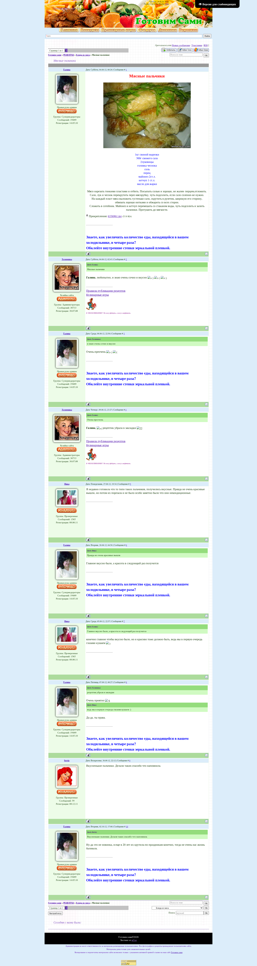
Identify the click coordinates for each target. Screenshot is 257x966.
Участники (196, 45)
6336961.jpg (115, 216)
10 (127, 826)
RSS (167, 4)
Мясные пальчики (100, 54)
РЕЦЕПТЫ (68, 54)
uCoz (134, 940)
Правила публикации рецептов (105, 291)
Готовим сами (54, 54)
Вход (78, 8)
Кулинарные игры (97, 295)
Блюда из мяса (83, 54)
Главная (57, 8)
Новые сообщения (181, 45)
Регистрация (69, 8)
